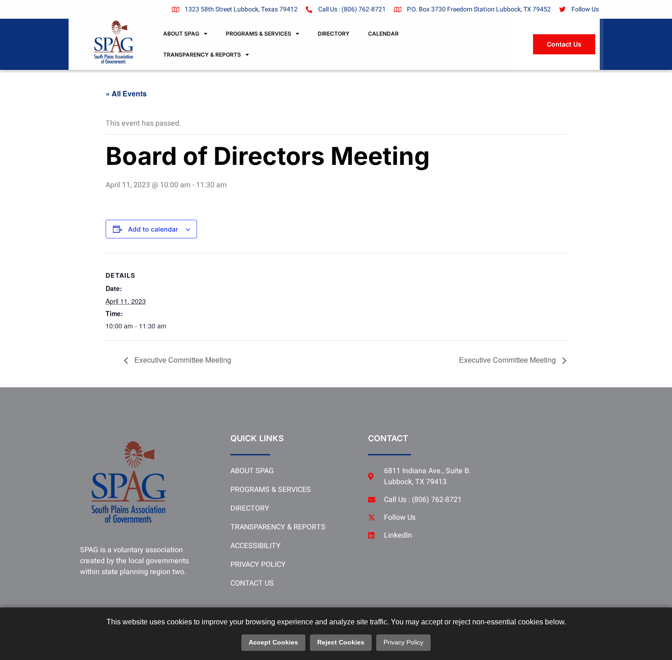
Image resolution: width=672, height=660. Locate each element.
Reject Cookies (340, 642)
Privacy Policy (403, 642)
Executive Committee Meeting (182, 359)
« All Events (126, 93)
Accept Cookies (273, 642)
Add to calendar (153, 229)
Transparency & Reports (202, 54)
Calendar (383, 33)
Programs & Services (258, 33)
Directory (334, 33)
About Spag (181, 33)
